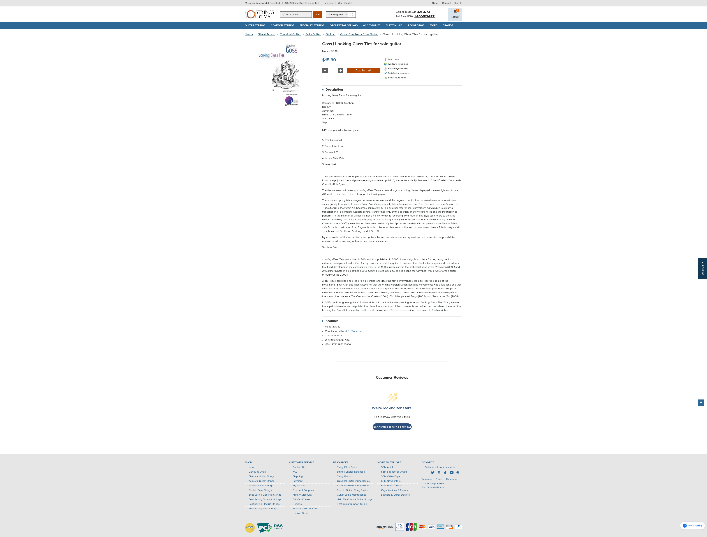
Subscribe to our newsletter (441, 467)
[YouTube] (451, 473)
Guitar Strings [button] (256, 25)
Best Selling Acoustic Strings (265, 499)
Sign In (458, 3)
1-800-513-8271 (424, 16)
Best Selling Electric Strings (264, 504)
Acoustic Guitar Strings (262, 481)
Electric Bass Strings (260, 490)
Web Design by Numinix (434, 487)
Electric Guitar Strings (261, 485)
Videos (329, 3)
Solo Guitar (313, 34)
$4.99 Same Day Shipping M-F (302, 3)
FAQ (295, 472)
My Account (299, 485)
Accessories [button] (373, 25)
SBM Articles (388, 467)
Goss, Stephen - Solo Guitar (359, 34)
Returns (297, 504)
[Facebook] (426, 473)
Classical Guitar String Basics (353, 481)
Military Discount (302, 495)
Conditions (451, 479)
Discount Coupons (303, 490)
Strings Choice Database (351, 472)
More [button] (435, 25)
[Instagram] (439, 473)
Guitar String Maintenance (351, 495)
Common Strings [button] (284, 25)
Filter (317, 14)
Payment (298, 481)
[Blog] (457, 473)
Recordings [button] (417, 25)
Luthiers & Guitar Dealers (395, 495)
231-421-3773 (420, 12)
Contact (446, 3)
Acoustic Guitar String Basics (353, 485)
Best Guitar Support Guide (352, 504)
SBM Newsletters (391, 481)
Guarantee (427, 479)
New (251, 467)
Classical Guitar (290, 34)
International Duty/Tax (305, 508)
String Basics (344, 476)
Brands (448, 25)
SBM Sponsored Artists (394, 472)
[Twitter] (432, 473)
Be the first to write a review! (392, 427)
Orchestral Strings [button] (345, 25)
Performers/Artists (391, 485)
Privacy (439, 479)
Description (334, 89)
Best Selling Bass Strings (263, 508)
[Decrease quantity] (325, 70)
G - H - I (330, 34)
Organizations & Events (394, 490)
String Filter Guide (347, 467)
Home (249, 34)
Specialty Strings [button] (313, 25)
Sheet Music (266, 34)
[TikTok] (445, 473)
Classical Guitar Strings (262, 476)
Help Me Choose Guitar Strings (354, 499)
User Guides (345, 3)
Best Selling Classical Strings (265, 495)
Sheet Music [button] (395, 25)
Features (332, 321)
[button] (455, 17)
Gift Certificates (301, 499)
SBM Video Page (390, 476)
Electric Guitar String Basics (352, 490)
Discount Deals (257, 472)
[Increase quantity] (340, 70)
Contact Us (299, 467)
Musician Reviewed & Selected (262, 3)
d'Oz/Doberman (354, 331)
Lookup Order (301, 513)
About (435, 3)
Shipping (298, 476)
